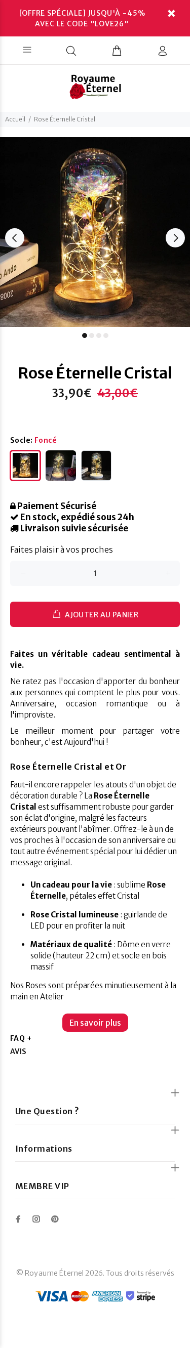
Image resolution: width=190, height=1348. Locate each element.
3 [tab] (98, 335)
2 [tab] (91, 335)
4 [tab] (105, 335)
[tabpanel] (95, 232)
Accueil (15, 119)
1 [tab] (84, 335)
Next (175, 237)
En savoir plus (95, 1023)
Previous (14, 237)
